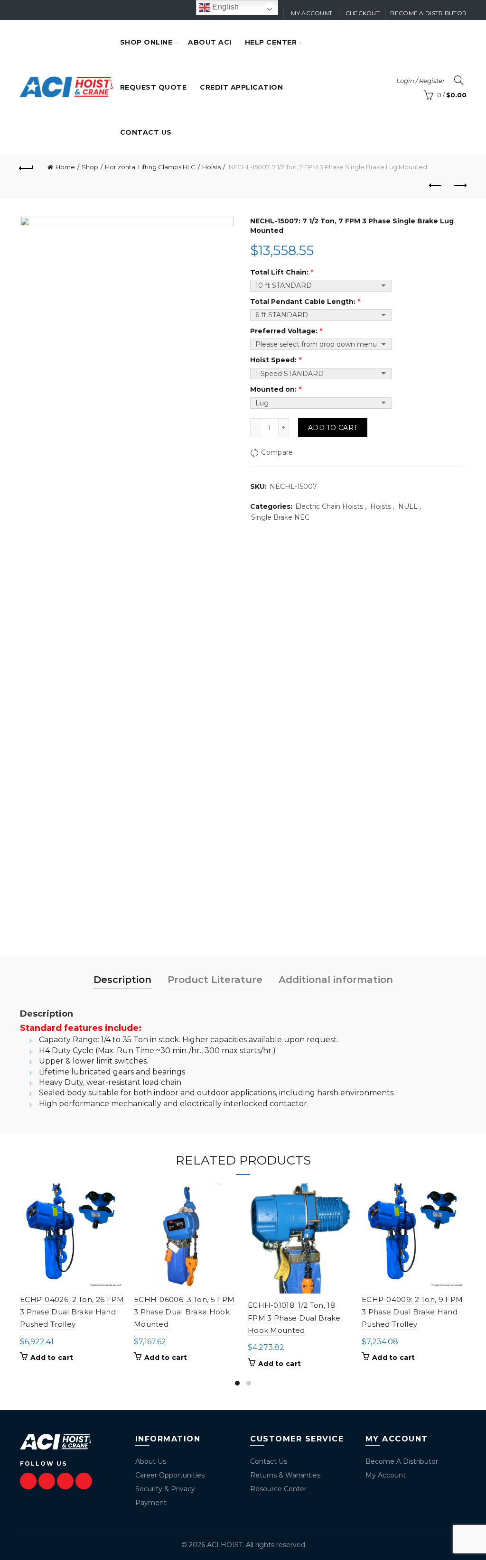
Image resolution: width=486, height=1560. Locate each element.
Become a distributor (428, 13)
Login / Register (420, 80)
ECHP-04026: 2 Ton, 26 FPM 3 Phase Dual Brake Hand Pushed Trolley (72, 1312)
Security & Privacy (165, 1489)
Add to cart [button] (51, 1357)
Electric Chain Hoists (329, 506)
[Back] (26, 166)
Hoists (211, 167)
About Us (150, 1461)
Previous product (436, 185)
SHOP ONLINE (146, 42)
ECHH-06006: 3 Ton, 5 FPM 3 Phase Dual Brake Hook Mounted (184, 1312)
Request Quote (153, 87)
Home (65, 167)
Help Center (271, 42)
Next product (459, 185)
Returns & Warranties (285, 1475)
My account (311, 13)
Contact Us (268, 1461)
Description (122, 979)
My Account (385, 1475)
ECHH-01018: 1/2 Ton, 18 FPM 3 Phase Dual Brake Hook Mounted (294, 1318)
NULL (408, 506)
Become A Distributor (401, 1461)
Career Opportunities (170, 1475)
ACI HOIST (225, 1545)
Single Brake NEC (280, 517)
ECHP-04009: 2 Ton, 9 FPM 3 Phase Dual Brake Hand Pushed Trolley (412, 1312)
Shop (90, 167)
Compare (277, 452)
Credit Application (241, 87)
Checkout (363, 13)
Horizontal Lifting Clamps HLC (150, 167)
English (224, 7)
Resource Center (278, 1489)
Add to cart (332, 427)
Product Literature (215, 979)
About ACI (210, 42)
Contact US (146, 132)
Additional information (336, 979)
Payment (151, 1502)
